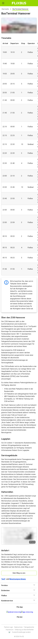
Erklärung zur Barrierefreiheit (24, 629)
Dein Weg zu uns (19, 573)
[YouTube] (19, 622)
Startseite (5, 9)
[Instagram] (18, 622)
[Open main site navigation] (3, 3)
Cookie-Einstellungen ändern (21, 632)
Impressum (10, 629)
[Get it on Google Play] (13, 612)
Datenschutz (18, 627)
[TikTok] (21, 622)
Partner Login (8, 627)
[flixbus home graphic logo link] (19, 3)
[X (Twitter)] (20, 622)
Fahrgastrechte (29, 627)
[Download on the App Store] (27, 612)
